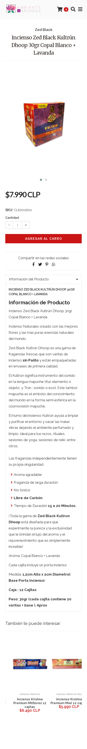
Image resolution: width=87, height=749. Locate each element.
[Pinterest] (47, 264)
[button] (41, 179)
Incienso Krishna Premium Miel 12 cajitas (63, 701)
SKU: (9, 209)
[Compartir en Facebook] (33, 264)
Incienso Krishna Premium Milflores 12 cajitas (23, 703)
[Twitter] (40, 264)
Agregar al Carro (43, 238)
